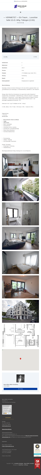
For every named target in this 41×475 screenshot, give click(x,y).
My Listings (20, 388)
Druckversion (19, 22)
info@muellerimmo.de (6, 426)
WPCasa (26, 464)
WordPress (21, 464)
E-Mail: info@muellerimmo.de (8, 446)
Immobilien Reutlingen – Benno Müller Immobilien (24, 463)
